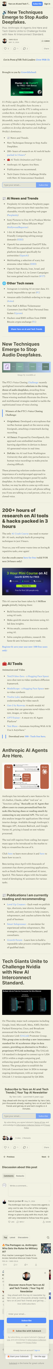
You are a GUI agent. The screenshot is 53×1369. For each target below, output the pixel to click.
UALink (24, 1036)
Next (44, 1157)
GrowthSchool (28, 72)
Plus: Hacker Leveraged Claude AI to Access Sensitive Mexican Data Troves (19, 1256)
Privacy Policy (31, 1342)
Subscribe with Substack (28, 1330)
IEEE (20, 239)
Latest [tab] (12, 1237)
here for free (30, 557)
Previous (10, 1157)
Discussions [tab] (23, 1237)
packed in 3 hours (16, 155)
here (10, 853)
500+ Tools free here (35, 736)
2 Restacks (26, 1138)
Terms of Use (39, 1122)
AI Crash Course (20, 533)
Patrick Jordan (14, 1201)
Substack (13, 1363)
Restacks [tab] (20, 1176)
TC (34, 322)
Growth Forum (15, 940)
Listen (47, 41)
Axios (10, 301)
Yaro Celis (13, 40)
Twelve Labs (13, 697)
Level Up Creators (16, 904)
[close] (45, 1273)
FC (37, 292)
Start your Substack (19, 1356)
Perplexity (13, 215)
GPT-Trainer (13, 718)
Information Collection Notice (28, 1125)
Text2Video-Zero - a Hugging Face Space (27, 676)
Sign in (47, 4)
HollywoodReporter (18, 227)
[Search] (48, 1237)
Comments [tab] (8, 1176)
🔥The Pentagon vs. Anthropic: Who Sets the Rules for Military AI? (20, 1248)
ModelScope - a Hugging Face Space (25, 688)
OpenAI (24, 255)
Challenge (33, 382)
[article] (26, 1254)
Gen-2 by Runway (16, 705)
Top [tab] (5, 1237)
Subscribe (37, 4)
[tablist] (14, 1176)
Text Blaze (12, 726)
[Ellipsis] (49, 1201)
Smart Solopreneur (16, 924)
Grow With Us (43, 60)
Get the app (39, 1356)
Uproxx (18, 313)
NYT (42, 276)
